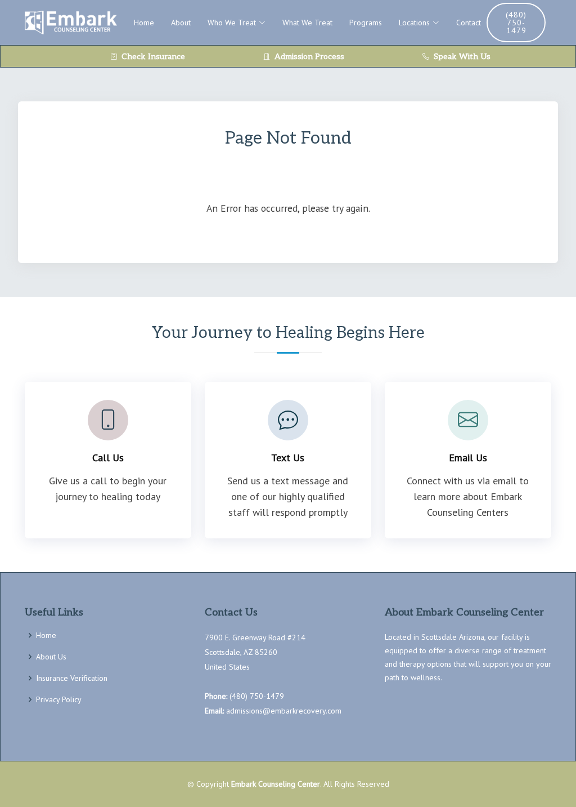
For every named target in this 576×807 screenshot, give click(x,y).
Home (144, 22)
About (181, 22)
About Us (51, 657)
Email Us (468, 457)
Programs (365, 22)
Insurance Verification (71, 678)
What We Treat (307, 22)
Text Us (287, 457)
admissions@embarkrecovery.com (283, 711)
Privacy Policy (59, 699)
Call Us (108, 457)
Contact (468, 22)
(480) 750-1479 (516, 22)
